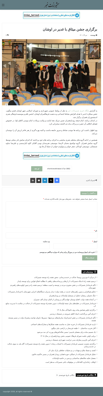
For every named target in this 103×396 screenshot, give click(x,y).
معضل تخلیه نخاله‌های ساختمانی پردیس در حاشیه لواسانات (74, 358)
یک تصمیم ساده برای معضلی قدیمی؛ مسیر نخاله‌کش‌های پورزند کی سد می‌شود (66, 332)
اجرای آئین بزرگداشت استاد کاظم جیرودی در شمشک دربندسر (73, 314)
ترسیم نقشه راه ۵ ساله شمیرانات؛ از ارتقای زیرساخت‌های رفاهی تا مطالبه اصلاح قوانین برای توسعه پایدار (56, 281)
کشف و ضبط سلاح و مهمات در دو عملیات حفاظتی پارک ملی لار (72, 350)
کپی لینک (36, 169)
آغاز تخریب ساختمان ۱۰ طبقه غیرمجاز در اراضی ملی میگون (73, 328)
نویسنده (92, 35)
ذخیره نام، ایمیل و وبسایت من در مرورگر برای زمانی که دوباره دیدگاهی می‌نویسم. (67, 252)
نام (95, 231)
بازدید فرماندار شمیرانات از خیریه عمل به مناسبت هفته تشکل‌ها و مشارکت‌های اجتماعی (63, 324)
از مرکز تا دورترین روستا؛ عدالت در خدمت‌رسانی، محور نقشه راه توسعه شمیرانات (65, 277)
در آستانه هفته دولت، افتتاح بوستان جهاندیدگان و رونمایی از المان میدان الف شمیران (65, 299)
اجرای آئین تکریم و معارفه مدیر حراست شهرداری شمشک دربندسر (71, 340)
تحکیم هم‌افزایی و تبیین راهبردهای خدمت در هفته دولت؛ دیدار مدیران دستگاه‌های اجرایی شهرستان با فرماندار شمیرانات (52, 292)
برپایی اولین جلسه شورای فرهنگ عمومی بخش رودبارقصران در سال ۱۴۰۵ (68, 336)
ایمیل (94, 241)
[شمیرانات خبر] (51, 5)
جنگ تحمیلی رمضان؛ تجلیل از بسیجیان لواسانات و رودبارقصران (72, 296)
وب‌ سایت (46, 241)
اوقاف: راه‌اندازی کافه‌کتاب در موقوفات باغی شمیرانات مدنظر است (70, 362)
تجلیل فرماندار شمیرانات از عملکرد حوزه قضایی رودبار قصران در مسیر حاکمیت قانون (64, 354)
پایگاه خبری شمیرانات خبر (78, 110)
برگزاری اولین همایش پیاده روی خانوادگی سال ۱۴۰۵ (76, 310)
